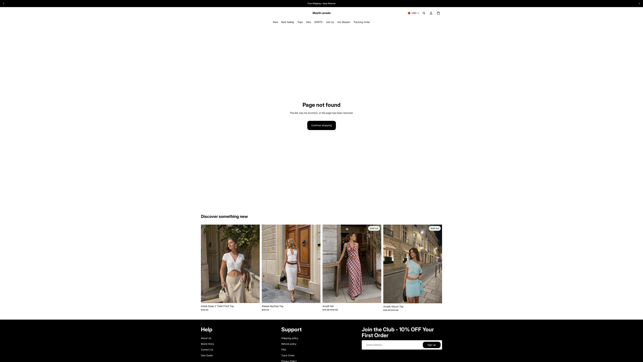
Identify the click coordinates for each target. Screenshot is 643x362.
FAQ (283, 349)
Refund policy (288, 343)
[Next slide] (376, 263)
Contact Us (207, 349)
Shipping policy (289, 338)
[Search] (424, 13)
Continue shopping (321, 125)
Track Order (288, 355)
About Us (206, 338)
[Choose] (255, 298)
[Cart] (438, 13)
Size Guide (207, 355)
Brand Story (207, 343)
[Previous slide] (328, 263)
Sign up (431, 344)
